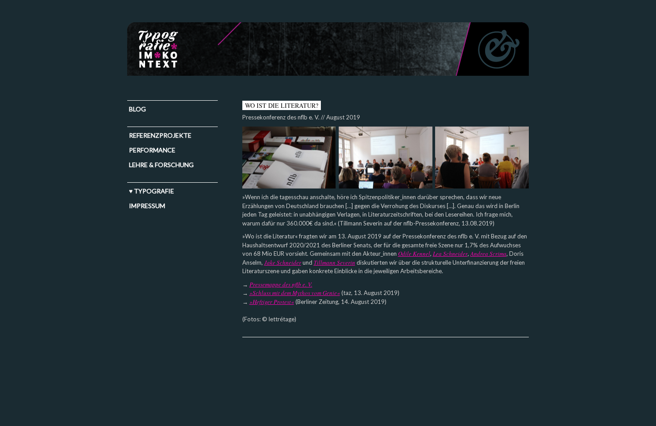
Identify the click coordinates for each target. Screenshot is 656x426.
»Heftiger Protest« (271, 302)
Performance (152, 150)
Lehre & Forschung (161, 164)
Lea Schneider (450, 254)
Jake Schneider (282, 262)
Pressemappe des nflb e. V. (280, 284)
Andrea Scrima (488, 254)
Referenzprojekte (160, 135)
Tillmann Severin (334, 262)
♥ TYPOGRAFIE (151, 191)
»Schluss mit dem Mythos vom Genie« (294, 293)
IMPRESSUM (147, 205)
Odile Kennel (414, 254)
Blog (137, 109)
